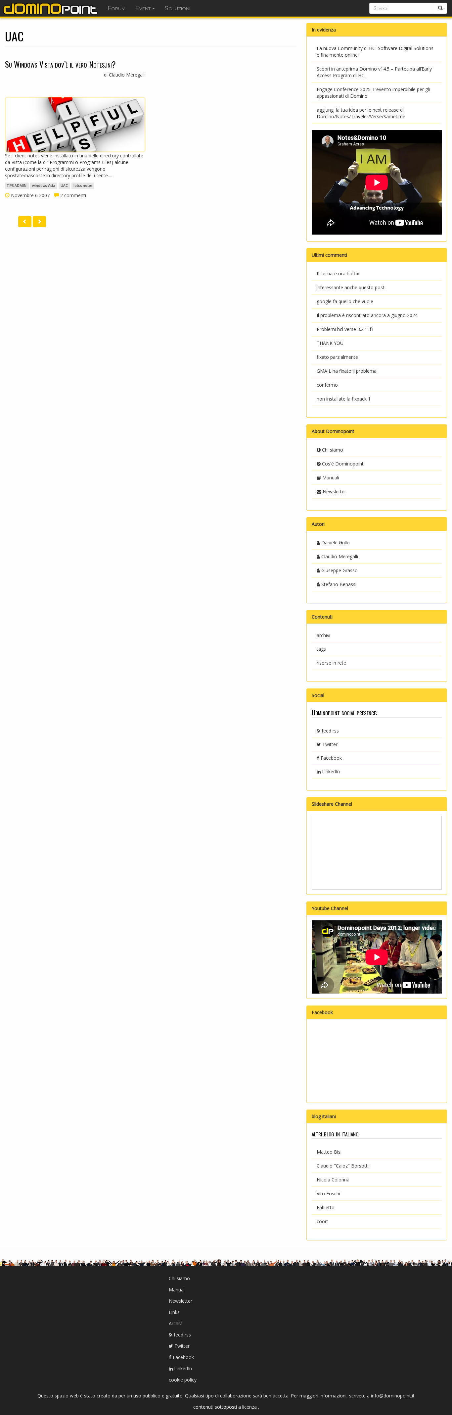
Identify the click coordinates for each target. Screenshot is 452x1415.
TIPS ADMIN (16, 186)
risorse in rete (331, 663)
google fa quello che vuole (345, 301)
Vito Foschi (328, 1193)
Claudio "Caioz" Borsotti (343, 1166)
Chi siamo (332, 450)
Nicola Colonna (333, 1179)
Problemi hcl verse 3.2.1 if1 (345, 329)
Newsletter (333, 491)
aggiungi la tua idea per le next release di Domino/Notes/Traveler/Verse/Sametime (361, 113)
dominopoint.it (51, 8)
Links (174, 1312)
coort (322, 1221)
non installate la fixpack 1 (344, 399)
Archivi (176, 1323)
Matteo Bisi (329, 1152)
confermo (327, 385)
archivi (323, 635)
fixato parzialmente (337, 357)
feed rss (329, 731)
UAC (64, 186)
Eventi (143, 8)
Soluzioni (177, 8)
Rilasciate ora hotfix (338, 273)
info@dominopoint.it (393, 1395)
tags (321, 649)
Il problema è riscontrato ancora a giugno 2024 (367, 315)
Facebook (330, 758)
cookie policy (183, 1380)
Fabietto (326, 1207)
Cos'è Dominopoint (342, 464)
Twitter (329, 744)
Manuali (330, 477)
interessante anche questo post (350, 287)
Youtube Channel (330, 908)
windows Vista (43, 186)
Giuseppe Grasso (339, 570)
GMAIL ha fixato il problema (347, 371)
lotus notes (82, 186)
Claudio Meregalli (339, 556)
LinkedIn (330, 771)
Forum (116, 8)
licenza (250, 1407)
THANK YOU (330, 343)
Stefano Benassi (338, 584)
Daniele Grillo (335, 542)
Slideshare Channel (332, 804)
